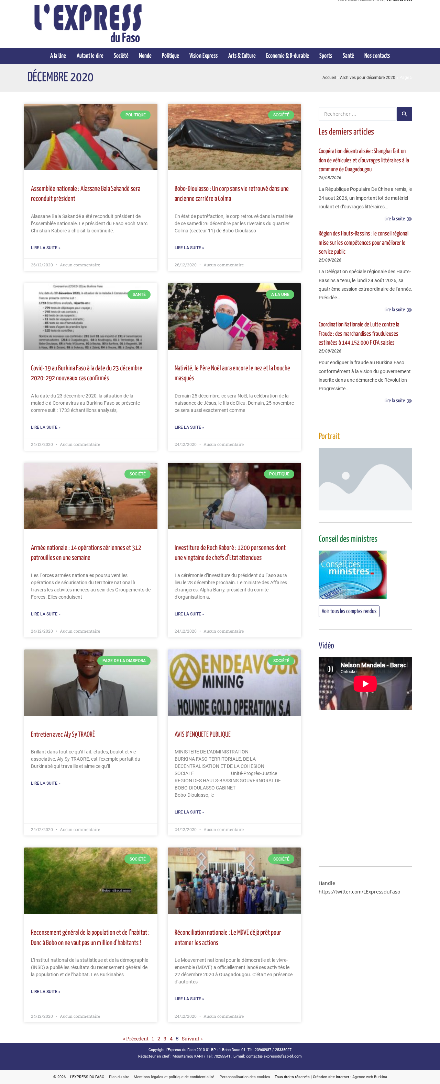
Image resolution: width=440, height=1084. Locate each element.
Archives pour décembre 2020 (367, 77)
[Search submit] (404, 114)
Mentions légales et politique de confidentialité (174, 1077)
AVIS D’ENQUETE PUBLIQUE (203, 734)
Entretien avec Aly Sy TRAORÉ (63, 734)
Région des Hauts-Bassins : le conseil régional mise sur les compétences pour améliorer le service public (363, 243)
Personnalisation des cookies (244, 1077)
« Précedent (135, 1038)
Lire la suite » (45, 247)
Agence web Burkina (369, 1077)
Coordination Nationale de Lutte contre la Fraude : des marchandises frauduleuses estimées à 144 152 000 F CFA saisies (359, 334)
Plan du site (119, 1077)
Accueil (329, 77)
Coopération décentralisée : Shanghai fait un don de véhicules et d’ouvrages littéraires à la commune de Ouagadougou (364, 160)
